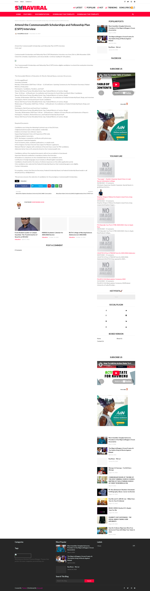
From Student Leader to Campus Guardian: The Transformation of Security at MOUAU (26, 235)
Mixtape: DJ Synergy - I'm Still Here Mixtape (120, 469)
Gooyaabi (40, 588)
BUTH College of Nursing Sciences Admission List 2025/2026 (80, 234)
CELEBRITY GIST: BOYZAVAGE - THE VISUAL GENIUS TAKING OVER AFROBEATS (120, 519)
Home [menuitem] (18, 14)
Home (16, 1)
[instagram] (131, 1)
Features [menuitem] (27, 14)
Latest (79, 7)
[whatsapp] (106, 315)
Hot (101, 7)
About (22, 1)
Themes (24, 588)
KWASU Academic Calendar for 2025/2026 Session (52, 234)
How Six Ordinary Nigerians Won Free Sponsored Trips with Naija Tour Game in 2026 (122, 530)
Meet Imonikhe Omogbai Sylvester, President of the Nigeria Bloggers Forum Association (122, 28)
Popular (91, 7)
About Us (119, 338)
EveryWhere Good (22, 33)
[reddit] (126, 315)
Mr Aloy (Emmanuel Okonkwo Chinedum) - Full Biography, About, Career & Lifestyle (122, 491)
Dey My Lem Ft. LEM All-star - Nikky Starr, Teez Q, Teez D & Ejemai (122, 500)
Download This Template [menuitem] (63, 14)
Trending (112, 7)
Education (22, 20)
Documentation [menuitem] (42, 14)
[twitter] (128, 1)
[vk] (126, 321)
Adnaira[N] (123, 104)
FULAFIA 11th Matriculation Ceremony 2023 (111, 279)
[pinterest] (134, 1)
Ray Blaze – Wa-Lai (115, 47)
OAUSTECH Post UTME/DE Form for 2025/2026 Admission (116, 253)
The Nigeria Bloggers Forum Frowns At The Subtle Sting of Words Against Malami (121, 38)
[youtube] (126, 327)
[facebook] (125, 1)
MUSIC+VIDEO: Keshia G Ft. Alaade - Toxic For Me (120, 509)
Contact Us (29, 1)
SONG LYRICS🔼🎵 (127, 7)
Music (116, 546)
